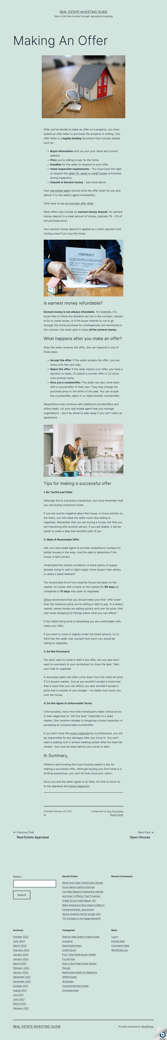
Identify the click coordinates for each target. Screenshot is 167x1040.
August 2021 (20, 990)
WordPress (147, 1026)
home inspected (80, 733)
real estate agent (60, 190)
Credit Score (69, 950)
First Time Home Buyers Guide (79, 954)
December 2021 (21, 977)
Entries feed (118, 941)
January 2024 (20, 954)
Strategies (67, 981)
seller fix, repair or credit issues (87, 173)
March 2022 (19, 963)
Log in (114, 936)
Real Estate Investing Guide (83, 12)
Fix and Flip (68, 959)
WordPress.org (119, 950)
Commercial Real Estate (75, 986)
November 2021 (22, 981)
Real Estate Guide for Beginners (79, 972)
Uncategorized (70, 990)
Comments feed (120, 945)
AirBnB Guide (69, 977)
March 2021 (19, 1003)
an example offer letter (79, 203)
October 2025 (21, 936)
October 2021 (20, 986)
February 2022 (21, 968)
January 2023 (20, 959)
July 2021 (18, 994)
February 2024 (21, 950)
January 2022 (20, 972)
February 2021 (21, 1008)
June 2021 (18, 999)
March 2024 (20, 945)
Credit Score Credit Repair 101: (79, 900)
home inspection (79, 786)
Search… (18, 876)
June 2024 (19, 941)
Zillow (48, 599)
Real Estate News (72, 945)
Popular (66, 968)
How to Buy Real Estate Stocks (79, 963)
